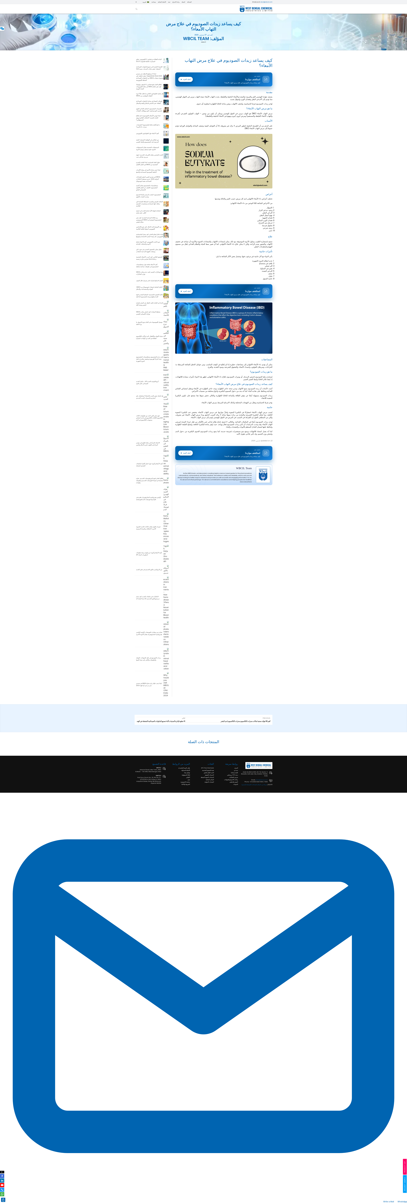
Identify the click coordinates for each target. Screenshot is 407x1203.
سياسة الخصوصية (185, 782)
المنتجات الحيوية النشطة (207, 777)
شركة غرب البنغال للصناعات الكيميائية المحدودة (254, 785)
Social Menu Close (2, 1172)
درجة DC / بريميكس (232, 775)
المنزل (236, 768)
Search (136, 9)
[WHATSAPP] (2, 1194)
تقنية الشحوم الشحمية (208, 770)
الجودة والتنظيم (234, 782)
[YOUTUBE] (2, 1185)
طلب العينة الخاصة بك (184, 768)
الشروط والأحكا (186, 784)
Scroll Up (3, 1200)
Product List (405, 1167)
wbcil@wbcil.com (266, 2)
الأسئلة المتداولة (185, 770)
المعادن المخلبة (210, 780)
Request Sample (405, 1184)
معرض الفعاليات (233, 777)
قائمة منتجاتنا (234, 773)
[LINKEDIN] (2, 1180)
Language (2, 28)
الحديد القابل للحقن (209, 773)
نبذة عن (236, 770)
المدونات (235, 784)
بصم (189, 780)
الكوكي (188, 777)
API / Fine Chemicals (207, 768)
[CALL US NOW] (2, 1190)
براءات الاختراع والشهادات (231, 780)
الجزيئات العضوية (209, 775)
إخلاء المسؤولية (186, 775)
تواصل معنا (187, 773)
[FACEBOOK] (2, 1176)
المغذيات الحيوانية (209, 782)
